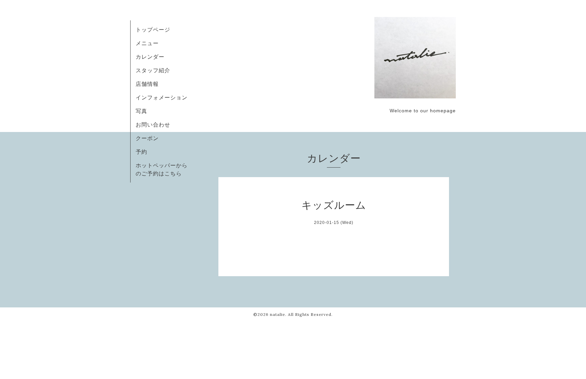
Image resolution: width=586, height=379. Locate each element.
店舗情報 (147, 83)
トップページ (153, 29)
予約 (141, 151)
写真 (141, 111)
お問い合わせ (153, 124)
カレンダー (150, 56)
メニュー (147, 43)
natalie (277, 314)
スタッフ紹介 (153, 70)
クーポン (147, 138)
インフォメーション (162, 97)
